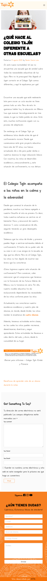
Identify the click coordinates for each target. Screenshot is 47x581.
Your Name (7, 451)
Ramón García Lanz (32, 60)
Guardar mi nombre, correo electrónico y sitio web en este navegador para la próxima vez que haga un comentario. (23, 471)
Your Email (7, 458)
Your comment (8, 422)
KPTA (33, 579)
